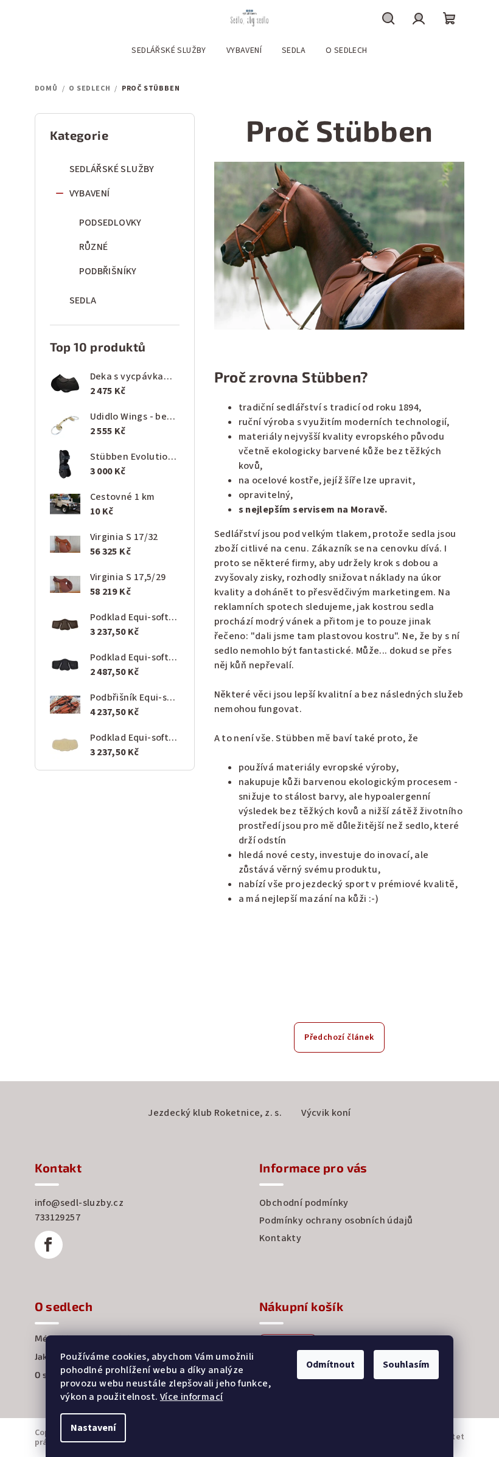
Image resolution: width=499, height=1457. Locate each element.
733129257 (58, 1217)
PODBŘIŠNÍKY (108, 271)
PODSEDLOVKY (110, 222)
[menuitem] (168, 50)
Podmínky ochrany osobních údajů (336, 1220)
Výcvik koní (326, 1113)
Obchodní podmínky (304, 1203)
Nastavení (93, 1428)
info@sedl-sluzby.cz (79, 1203)
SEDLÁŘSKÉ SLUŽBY (112, 169)
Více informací (191, 1396)
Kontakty (280, 1238)
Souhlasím (406, 1364)
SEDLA (83, 300)
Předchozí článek (339, 1037)
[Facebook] (49, 1245)
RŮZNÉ (93, 247)
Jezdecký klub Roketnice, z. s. (215, 1113)
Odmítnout (330, 1364)
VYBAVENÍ (89, 193)
